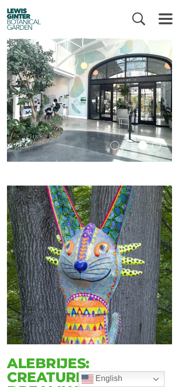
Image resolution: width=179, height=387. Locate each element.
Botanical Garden (21, 19)
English (107, 378)
